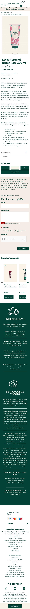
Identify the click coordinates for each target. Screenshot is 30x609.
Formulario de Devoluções (15, 572)
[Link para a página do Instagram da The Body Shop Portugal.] (15, 588)
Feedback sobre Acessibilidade (15, 576)
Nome (3, 202)
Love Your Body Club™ (15, 560)
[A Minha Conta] (24, 2)
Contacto (15, 562)
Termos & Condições (15, 538)
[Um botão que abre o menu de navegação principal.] (1, 5)
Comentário (5, 210)
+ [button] (24, 168)
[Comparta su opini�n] (7, 66)
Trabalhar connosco (15, 570)
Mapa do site (15, 550)
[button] (28, 282)
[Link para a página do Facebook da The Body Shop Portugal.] (6, 588)
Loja (15, 564)
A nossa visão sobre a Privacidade (15, 540)
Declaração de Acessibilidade (15, 574)
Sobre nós (15, 558)
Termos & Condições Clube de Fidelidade (15, 532)
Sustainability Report (15, 566)
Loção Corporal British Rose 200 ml (11, 14)
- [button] (5, 168)
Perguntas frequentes (15, 546)
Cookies (15, 548)
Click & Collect (15, 536)
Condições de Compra (15, 542)
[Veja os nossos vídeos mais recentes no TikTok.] (24, 588)
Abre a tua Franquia (15, 568)
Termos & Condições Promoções (15, 534)
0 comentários (7, 69)
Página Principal (5, 12)
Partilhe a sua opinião (9, 73)
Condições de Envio (15, 544)
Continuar (23, 248)
